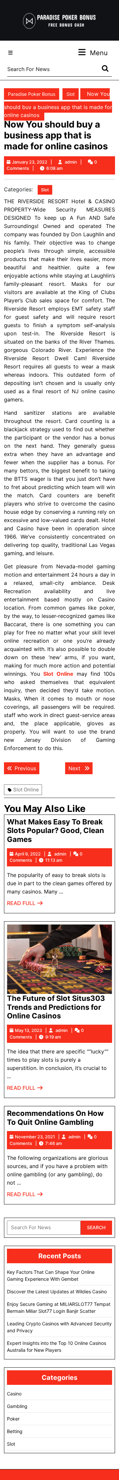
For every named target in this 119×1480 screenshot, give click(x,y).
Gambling (17, 1406)
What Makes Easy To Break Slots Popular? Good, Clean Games (55, 830)
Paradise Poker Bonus (31, 94)
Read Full (25, 904)
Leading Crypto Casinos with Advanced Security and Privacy (59, 1327)
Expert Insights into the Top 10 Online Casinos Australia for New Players (56, 1346)
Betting (14, 1431)
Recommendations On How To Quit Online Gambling (55, 1117)
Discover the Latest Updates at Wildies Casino (57, 1291)
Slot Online (26, 789)
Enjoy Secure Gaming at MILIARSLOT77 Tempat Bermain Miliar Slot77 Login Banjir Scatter (58, 1307)
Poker (13, 1419)
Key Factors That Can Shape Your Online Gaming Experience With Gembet (51, 1275)
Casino (14, 1393)
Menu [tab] (99, 53)
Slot (70, 94)
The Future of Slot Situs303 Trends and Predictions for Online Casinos (56, 1007)
